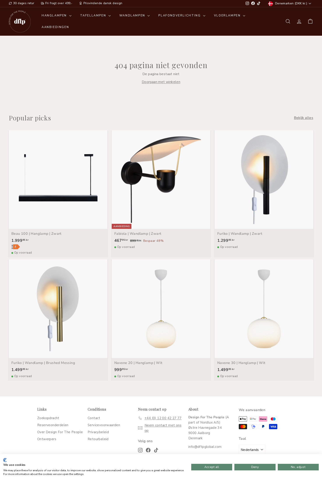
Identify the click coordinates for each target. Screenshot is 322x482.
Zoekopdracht (48, 418)
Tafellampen (93, 16)
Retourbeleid (98, 439)
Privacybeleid (98, 432)
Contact (94, 418)
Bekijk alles (303, 117)
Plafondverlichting (180, 16)
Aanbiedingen (55, 27)
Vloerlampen (228, 16)
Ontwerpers (46, 439)
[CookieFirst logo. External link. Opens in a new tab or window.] (5, 460)
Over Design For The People (60, 432)
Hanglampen (55, 16)
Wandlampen (133, 16)
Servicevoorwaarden (104, 425)
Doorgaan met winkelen (161, 81)
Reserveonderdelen (53, 425)
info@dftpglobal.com (205, 447)
